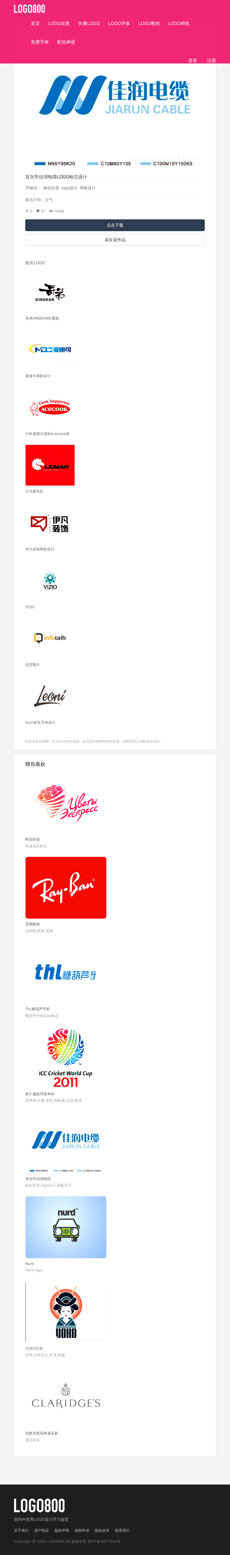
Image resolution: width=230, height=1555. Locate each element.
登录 (192, 60)
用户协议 (41, 1530)
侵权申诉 (82, 1530)
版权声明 (61, 1530)
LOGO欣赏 (59, 23)
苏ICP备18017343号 (103, 1541)
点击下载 (115, 225)
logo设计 (69, 187)
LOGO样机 (179, 23)
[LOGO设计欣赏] (29, 7)
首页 (35, 23)
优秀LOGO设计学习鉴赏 (47, 1519)
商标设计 (88, 187)
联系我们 (122, 1530)
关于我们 (21, 1530)
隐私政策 (102, 1530)
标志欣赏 (51, 187)
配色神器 (66, 42)
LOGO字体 (119, 23)
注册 (211, 60)
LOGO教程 (149, 23)
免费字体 (40, 42)
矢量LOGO (89, 23)
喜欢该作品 (115, 239)
